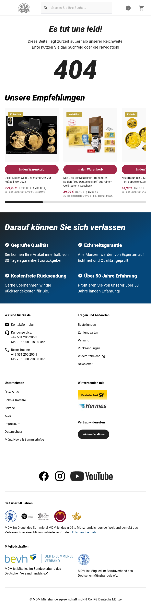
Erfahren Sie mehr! (85, 532)
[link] (24, 8)
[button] (7, 8)
